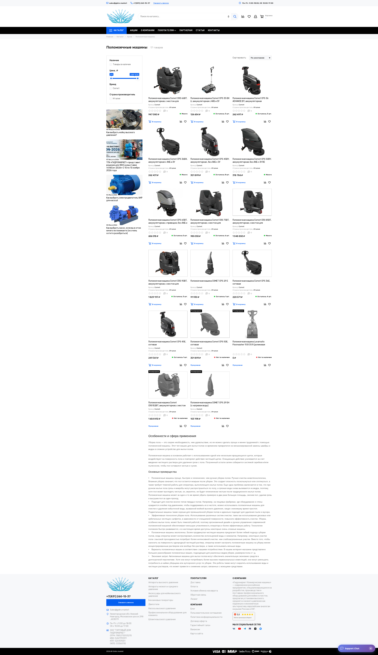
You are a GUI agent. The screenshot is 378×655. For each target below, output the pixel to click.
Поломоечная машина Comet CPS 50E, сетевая (209, 343)
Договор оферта (198, 621)
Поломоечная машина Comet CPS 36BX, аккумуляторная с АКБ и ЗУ (167, 160)
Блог (192, 609)
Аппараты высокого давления (163, 582)
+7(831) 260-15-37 (118, 596)
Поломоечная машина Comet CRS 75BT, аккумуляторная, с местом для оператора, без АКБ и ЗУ (209, 221)
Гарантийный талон (200, 625)
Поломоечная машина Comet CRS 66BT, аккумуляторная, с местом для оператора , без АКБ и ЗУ (167, 100)
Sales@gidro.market (119, 610)
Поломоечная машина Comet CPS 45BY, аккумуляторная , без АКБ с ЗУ (209, 160)
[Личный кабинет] (255, 17)
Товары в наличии (122, 64)
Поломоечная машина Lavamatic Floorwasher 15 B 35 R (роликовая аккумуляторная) (249, 343)
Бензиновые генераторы (160, 600)
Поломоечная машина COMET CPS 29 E (209, 281)
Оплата (194, 586)
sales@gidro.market (118, 3)
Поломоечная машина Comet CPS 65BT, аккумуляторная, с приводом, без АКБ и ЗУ (167, 221)
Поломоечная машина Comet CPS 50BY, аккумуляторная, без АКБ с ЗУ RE (252, 160)
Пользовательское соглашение (206, 613)
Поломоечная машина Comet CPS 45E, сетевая (167, 343)
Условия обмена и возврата (204, 590)
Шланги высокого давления (162, 619)
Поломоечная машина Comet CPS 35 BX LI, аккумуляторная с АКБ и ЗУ (209, 99)
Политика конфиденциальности (206, 617)
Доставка (195, 582)
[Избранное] (185, 121)
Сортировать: (239, 57)
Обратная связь (198, 595)
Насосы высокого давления (162, 608)
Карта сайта (196, 633)
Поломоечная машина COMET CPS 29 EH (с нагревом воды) (209, 404)
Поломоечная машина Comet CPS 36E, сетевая (251, 282)
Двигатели (153, 604)
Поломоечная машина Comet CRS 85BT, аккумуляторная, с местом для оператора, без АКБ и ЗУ (252, 221)
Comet (116, 88)
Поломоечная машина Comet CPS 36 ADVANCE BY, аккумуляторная (250, 99)
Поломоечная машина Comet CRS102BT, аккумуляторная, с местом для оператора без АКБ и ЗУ (167, 404)
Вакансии (195, 629)
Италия (116, 98)
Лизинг (194, 599)
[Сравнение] (181, 121)
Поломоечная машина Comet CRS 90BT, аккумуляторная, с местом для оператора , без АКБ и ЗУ (167, 282)
